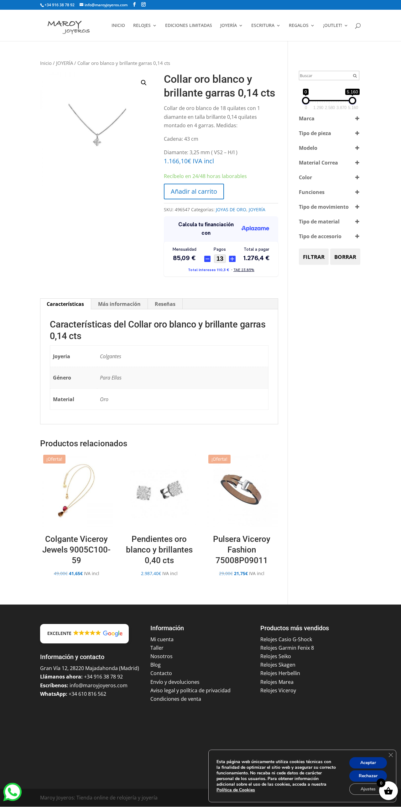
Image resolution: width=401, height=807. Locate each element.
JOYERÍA (228, 25)
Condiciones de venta (175, 698)
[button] (143, 82)
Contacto (161, 673)
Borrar (345, 256)
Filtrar (314, 256)
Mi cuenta (162, 639)
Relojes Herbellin (280, 673)
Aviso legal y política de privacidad (190, 690)
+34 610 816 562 (87, 693)
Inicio (46, 63)
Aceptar (368, 763)
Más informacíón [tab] (119, 304)
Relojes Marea (277, 682)
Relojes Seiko (275, 656)
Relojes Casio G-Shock (286, 639)
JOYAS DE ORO (231, 209)
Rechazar (368, 776)
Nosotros (161, 656)
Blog (155, 664)
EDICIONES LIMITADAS (188, 25)
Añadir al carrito (194, 191)
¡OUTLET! (332, 25)
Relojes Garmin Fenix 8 (287, 647)
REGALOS (299, 25)
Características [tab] (65, 304)
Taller (157, 647)
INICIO (118, 25)
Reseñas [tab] (165, 304)
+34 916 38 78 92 (59, 5)
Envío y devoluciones (175, 682)
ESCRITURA (262, 25)
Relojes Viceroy (278, 690)
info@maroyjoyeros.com (99, 685)
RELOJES (142, 25)
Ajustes (368, 789)
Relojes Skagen (277, 664)
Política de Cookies (235, 790)
